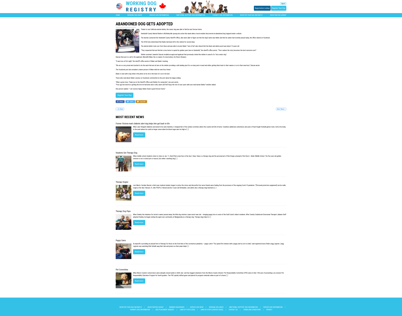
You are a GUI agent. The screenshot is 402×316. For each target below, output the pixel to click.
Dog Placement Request (164, 310)
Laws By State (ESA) (187, 310)
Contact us (233, 310)
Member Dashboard (176, 307)
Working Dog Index (134, 15)
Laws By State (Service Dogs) (212, 310)
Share (121, 102)
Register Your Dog (278, 8)
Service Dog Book (196, 307)
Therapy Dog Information (222, 15)
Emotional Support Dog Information (190, 15)
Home (118, 15)
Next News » (281, 109)
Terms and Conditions (252, 310)
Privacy (269, 310)
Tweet (131, 102)
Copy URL (142, 102)
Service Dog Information (159, 15)
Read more (139, 135)
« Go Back (120, 109)
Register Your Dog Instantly (251, 15)
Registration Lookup (262, 8)
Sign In (283, 4)
